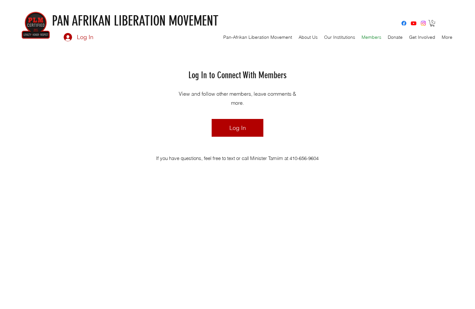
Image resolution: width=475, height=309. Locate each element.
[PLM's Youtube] (413, 23)
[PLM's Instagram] (423, 23)
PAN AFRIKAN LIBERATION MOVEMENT (135, 21)
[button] (432, 23)
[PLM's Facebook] (404, 23)
